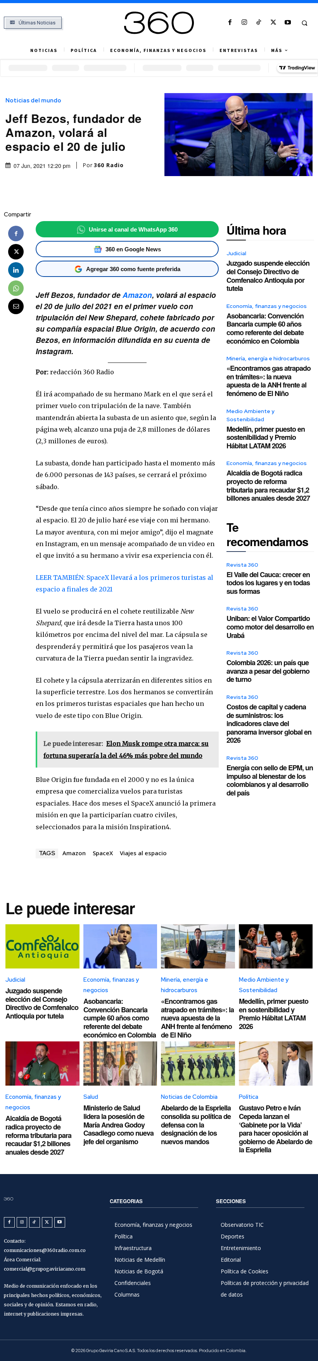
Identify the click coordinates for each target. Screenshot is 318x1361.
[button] (304, 23)
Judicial (236, 253)
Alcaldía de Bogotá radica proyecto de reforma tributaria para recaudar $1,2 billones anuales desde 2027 (268, 485)
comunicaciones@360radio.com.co (45, 1250)
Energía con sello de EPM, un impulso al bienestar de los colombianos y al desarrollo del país (269, 780)
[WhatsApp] (16, 288)
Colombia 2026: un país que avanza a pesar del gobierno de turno (267, 670)
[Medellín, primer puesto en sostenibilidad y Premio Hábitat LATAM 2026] (276, 946)
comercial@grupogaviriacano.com (44, 1269)
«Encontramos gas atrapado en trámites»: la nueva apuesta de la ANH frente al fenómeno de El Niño (268, 380)
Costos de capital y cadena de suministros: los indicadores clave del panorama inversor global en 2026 (268, 723)
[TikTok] (259, 22)
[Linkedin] (16, 270)
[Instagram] (244, 22)
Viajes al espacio (143, 853)
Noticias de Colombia (189, 1097)
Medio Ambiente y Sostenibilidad (250, 415)
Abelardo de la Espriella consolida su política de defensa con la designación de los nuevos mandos (196, 1124)
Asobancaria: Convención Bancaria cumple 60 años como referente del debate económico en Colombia (265, 328)
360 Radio (109, 165)
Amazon (137, 295)
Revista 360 (242, 564)
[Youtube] (287, 22)
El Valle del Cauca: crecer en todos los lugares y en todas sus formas (268, 582)
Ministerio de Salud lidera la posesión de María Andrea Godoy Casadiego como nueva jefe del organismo (118, 1124)
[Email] (16, 306)
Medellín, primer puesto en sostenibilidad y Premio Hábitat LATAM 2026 (265, 437)
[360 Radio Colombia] (159, 23)
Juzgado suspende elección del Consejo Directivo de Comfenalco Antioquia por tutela (267, 275)
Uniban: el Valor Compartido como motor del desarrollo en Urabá (270, 626)
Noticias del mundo (33, 101)
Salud (90, 1097)
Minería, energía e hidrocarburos (268, 358)
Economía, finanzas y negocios (266, 306)
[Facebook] (230, 22)
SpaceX (103, 853)
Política (248, 1097)
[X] (273, 22)
